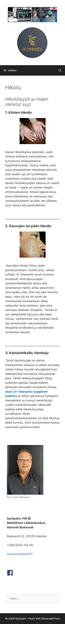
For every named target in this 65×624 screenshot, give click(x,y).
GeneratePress (50, 618)
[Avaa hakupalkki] (60, 70)
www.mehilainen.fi (20, 554)
